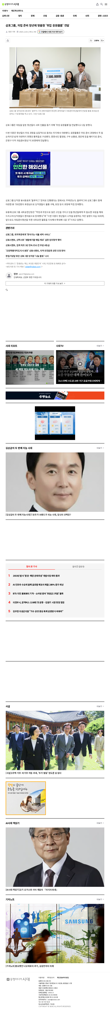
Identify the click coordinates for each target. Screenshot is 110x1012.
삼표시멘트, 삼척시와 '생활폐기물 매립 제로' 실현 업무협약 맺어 (33, 239)
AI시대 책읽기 (13, 823)
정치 (20, 15)
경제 (32, 15)
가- (91, 40)
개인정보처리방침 (63, 977)
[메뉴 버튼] (106, 4)
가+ (102, 40)
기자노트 (10, 899)
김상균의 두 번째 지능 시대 (19, 448)
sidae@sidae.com (33, 266)
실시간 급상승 (78, 566)
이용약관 (41, 977)
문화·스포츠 (103, 15)
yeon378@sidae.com (26, 274)
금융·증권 (60, 15)
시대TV (59, 345)
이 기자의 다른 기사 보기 (53, 283)
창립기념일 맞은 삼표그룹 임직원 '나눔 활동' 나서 (27, 256)
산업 (45, 15)
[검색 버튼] (101, 4)
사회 (87, 15)
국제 (74, 15)
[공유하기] (97, 4)
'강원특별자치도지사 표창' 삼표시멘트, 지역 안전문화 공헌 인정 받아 (35, 250)
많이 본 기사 (31, 566)
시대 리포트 (11, 345)
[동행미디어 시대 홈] (10, 4)
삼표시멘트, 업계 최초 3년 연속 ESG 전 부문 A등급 (28, 245)
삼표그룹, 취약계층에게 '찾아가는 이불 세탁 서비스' (28, 234)
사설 (8, 706)
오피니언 (5, 15)
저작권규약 (50, 977)
